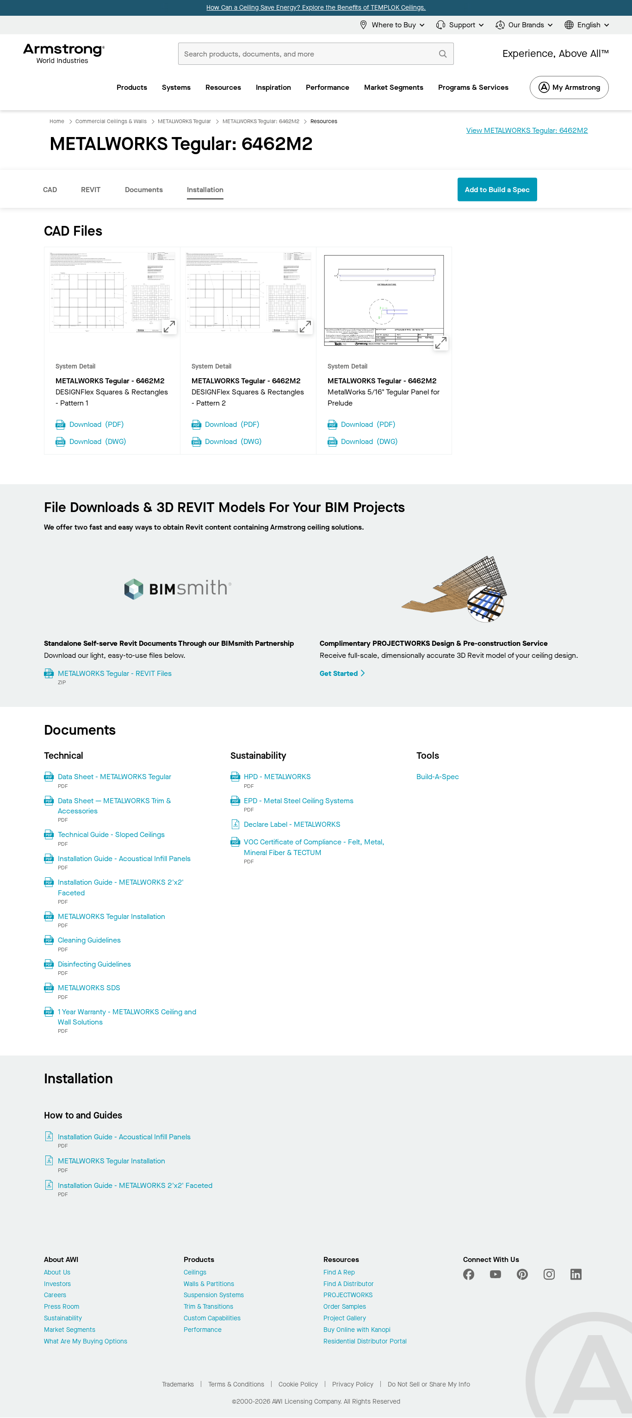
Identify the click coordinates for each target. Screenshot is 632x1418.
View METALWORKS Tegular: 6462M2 (527, 130)
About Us (57, 1273)
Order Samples (344, 1307)
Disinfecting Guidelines (94, 964)
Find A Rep (339, 1273)
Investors (57, 1284)
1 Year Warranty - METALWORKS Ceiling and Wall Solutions (127, 1017)
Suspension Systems (214, 1295)
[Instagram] (549, 1274)
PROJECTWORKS (347, 1295)
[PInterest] (522, 1274)
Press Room (61, 1307)
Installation (205, 189)
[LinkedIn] (576, 1274)
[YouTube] (495, 1274)
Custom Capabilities (212, 1319)
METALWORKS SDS (89, 988)
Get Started (339, 673)
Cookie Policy (298, 1384)
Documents (144, 189)
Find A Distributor (348, 1284)
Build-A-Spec (437, 776)
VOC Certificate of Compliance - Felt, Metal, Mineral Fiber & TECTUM (314, 847)
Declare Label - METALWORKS (292, 824)
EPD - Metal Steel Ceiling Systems (298, 801)
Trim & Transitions (208, 1307)
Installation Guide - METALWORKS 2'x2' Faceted (121, 887)
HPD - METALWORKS (277, 776)
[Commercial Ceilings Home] (64, 53)
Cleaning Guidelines (89, 940)
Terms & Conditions (236, 1384)
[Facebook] (470, 1274)
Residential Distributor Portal (365, 1342)
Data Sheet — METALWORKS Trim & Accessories (114, 806)
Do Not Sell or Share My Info (429, 1384)
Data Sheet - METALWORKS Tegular (114, 776)
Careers (55, 1295)
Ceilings (195, 1273)
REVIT (91, 189)
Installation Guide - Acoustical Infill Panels (124, 858)
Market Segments (69, 1330)
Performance (203, 1330)
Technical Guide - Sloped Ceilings (111, 834)
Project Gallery (344, 1319)
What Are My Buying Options (85, 1342)
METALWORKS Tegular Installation (111, 916)
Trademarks (178, 1384)
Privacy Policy (352, 1384)
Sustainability (63, 1319)
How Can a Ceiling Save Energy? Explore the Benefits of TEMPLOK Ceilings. (316, 7)
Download (96, 423)
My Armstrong (576, 87)
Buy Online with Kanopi (356, 1330)
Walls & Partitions (209, 1284)
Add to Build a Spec (497, 189)
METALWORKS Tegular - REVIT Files (115, 673)
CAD (50, 189)
